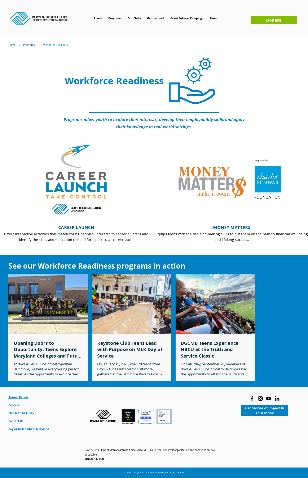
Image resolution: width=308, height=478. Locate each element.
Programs (29, 44)
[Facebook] (252, 398)
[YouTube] (269, 398)
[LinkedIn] (277, 398)
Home (12, 44)
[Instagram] (260, 398)
